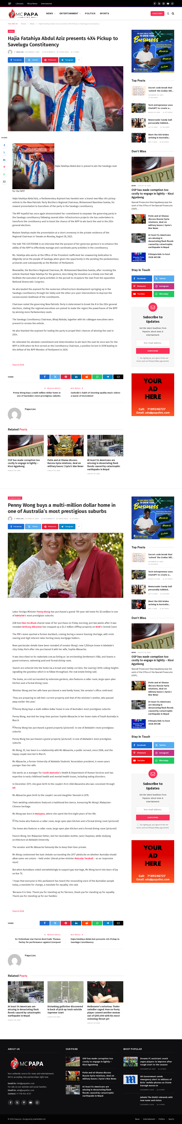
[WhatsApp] (4, 174)
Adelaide (20, 615)
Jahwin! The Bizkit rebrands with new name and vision (156, 1099)
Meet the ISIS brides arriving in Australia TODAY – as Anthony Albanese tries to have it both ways (161, 136)
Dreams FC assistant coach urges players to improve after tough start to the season (156, 1061)
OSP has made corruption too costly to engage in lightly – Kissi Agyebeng (24, 463)
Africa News (32, 4)
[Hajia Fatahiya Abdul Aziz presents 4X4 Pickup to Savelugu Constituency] (65, 98)
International (46, 4)
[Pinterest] (4, 167)
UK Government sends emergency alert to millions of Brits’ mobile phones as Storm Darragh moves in (156, 1081)
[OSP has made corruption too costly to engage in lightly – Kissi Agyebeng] (26, 445)
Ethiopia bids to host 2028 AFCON (159, 256)
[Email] (4, 181)
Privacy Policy (154, 361)
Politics (90, 13)
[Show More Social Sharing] (79, 60)
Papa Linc (20, 52)
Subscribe (157, 14)
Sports (104, 13)
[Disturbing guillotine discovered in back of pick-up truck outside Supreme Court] (65, 992)
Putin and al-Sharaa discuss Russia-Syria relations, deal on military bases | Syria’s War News (65, 463)
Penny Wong (43, 611)
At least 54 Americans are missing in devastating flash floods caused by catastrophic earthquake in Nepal (103, 465)
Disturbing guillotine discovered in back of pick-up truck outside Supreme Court (65, 1009)
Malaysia (40, 813)
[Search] (172, 13)
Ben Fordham (29, 623)
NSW (98, 626)
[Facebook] (4, 145)
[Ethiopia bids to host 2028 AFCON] (139, 257)
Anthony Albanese (32, 626)
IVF (13, 787)
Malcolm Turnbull (84, 858)
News (49, 13)
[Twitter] (4, 152)
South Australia (50, 772)
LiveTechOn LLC (39, 1119)
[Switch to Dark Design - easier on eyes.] (168, 13)
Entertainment (69, 13)
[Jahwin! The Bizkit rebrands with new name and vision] (130, 1100)
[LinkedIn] (4, 160)
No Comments (49, 52)
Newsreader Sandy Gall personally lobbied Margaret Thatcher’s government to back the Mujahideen (160, 122)
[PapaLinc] (23, 13)
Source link (18, 364)
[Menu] (9, 3)
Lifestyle (19, 4)
